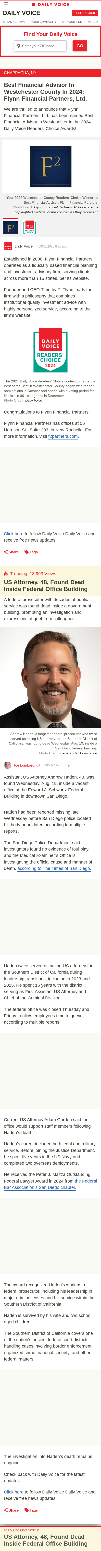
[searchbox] (43, 46)
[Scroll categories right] (97, 21)
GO (79, 45)
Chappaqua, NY (20, 73)
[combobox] (40, 45)
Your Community (43, 21)
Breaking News (14, 21)
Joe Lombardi (24, 765)
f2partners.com (63, 436)
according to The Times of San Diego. (54, 868)
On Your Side (72, 21)
